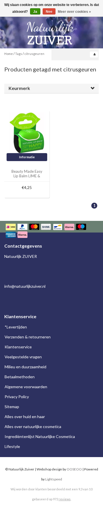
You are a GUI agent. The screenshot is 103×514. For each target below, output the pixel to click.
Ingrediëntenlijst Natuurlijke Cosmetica (40, 436)
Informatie (27, 157)
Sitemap (12, 406)
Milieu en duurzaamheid (25, 366)
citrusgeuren (34, 53)
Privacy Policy (17, 396)
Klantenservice (18, 346)
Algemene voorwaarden (26, 386)
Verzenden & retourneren (28, 336)
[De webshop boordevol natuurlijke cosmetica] (51, 31)
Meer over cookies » (74, 12)
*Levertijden (16, 326)
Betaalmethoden (20, 376)
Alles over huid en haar (25, 416)
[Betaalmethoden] (51, 231)
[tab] (51, 88)
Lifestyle (12, 446)
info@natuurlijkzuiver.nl (24, 286)
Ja (35, 12)
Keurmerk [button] (19, 88)
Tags (18, 53)
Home (8, 53)
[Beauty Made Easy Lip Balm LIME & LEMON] (27, 132)
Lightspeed (53, 479)
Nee (49, 12)
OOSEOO (74, 469)
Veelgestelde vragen (23, 356)
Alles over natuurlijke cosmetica (33, 426)
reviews (65, 499)
